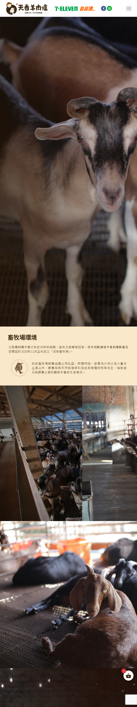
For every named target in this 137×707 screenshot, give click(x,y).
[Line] (109, 8)
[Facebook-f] (103, 8)
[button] (128, 8)
